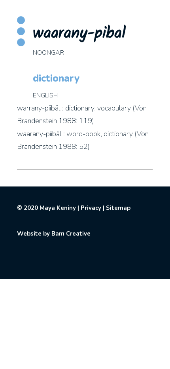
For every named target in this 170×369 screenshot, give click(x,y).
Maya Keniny (58, 208)
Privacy (91, 208)
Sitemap (118, 208)
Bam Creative (71, 234)
